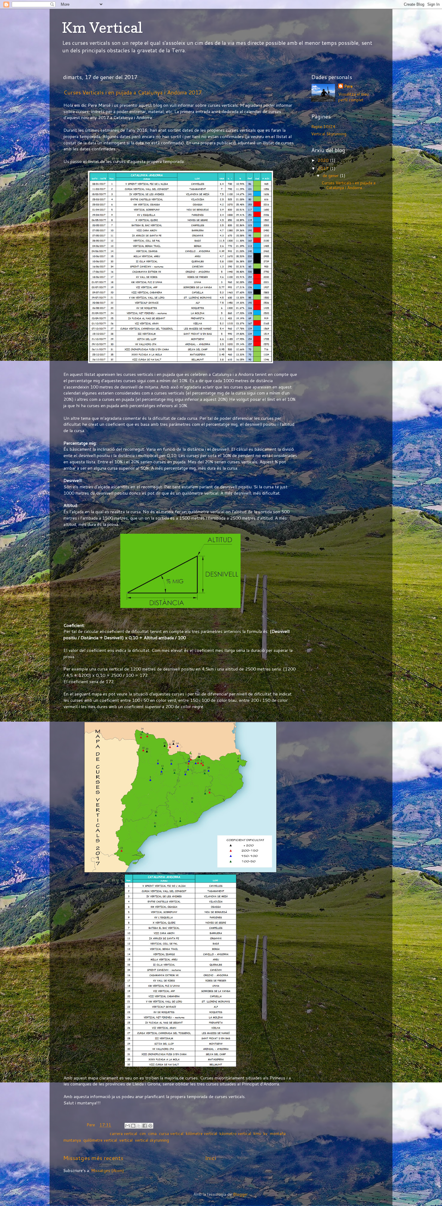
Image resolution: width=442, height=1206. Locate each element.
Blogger (240, 1194)
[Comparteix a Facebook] (145, 1126)
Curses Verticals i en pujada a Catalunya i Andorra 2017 (132, 92)
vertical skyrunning (152, 1140)
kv (265, 1133)
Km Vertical (102, 27)
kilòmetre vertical (201, 1133)
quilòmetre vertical (100, 1140)
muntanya (72, 1140)
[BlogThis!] (133, 1126)
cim (143, 1133)
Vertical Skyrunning (328, 134)
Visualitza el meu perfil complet (353, 97)
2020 (324, 160)
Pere (348, 86)
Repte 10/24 (323, 126)
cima (152, 1133)
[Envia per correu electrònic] (127, 1126)
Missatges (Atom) (107, 1170)
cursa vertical (171, 1133)
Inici (210, 1158)
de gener (331, 175)
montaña (278, 1133)
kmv (257, 1133)
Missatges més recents (93, 1158)
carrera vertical (123, 1133)
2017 (324, 168)
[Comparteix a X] (139, 1126)
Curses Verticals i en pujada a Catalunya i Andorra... (348, 185)
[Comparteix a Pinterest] (150, 1126)
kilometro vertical (235, 1133)
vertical (126, 1140)
